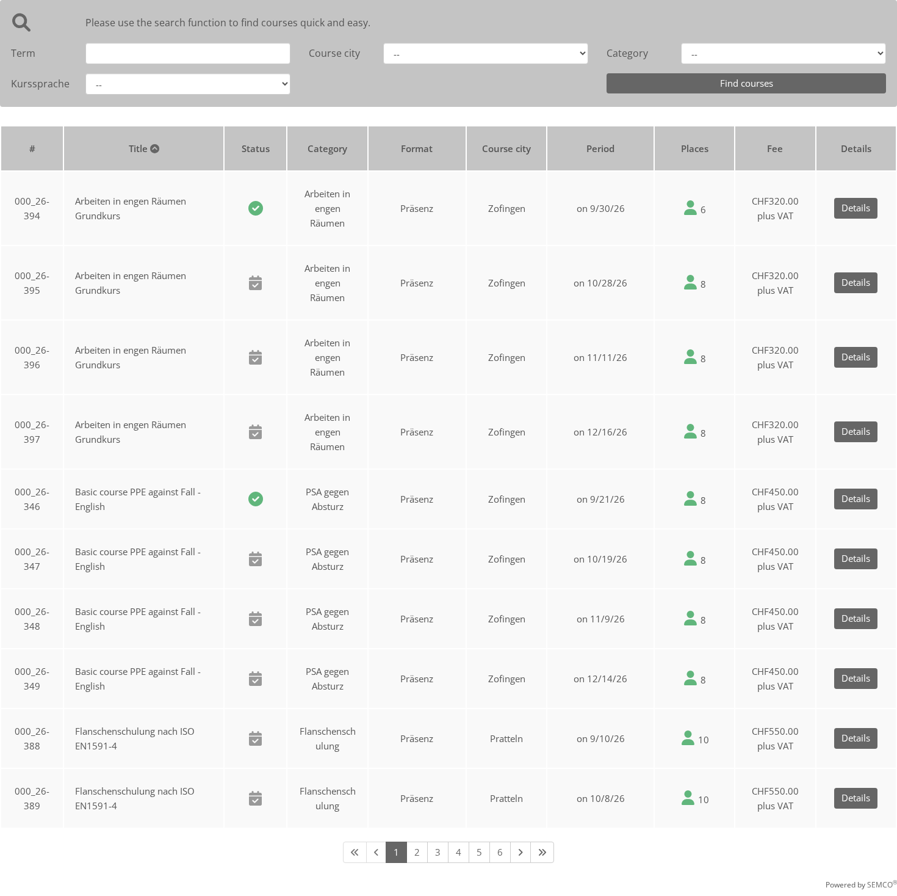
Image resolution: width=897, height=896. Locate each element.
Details (855, 208)
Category (627, 53)
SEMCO (882, 885)
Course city (334, 53)
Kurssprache (39, 83)
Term (23, 53)
